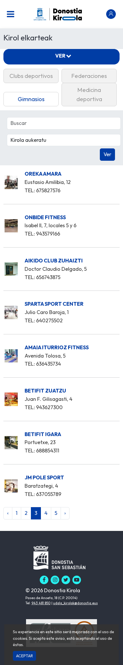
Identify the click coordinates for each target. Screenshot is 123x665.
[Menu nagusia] (10, 14)
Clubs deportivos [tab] (31, 75)
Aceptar (24, 655)
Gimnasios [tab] (31, 99)
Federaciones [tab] (89, 75)
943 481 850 (41, 603)
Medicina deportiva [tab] (89, 94)
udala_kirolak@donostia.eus (75, 603)
